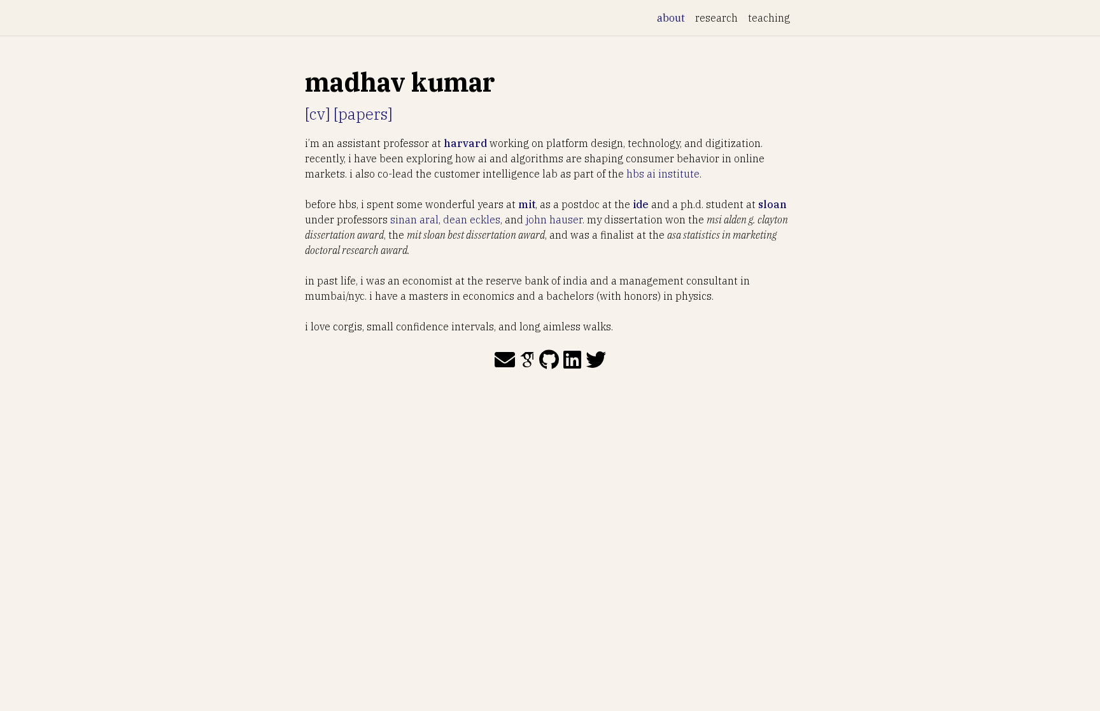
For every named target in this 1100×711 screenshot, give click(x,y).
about (673, 17)
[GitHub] (549, 359)
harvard (465, 143)
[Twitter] (596, 359)
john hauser (554, 219)
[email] (505, 359)
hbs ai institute (663, 173)
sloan (772, 204)
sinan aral (414, 219)
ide (641, 204)
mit (526, 204)
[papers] (363, 114)
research (716, 17)
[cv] (317, 114)
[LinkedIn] (572, 359)
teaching (769, 17)
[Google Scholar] (527, 359)
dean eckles (471, 219)
